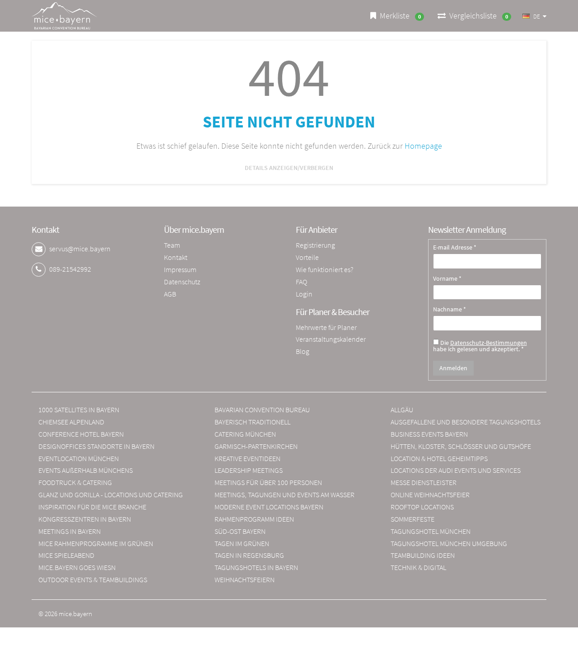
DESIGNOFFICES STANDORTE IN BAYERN (96, 446)
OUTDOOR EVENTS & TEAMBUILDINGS (92, 579)
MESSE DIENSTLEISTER (424, 482)
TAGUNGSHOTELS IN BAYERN (256, 567)
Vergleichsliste (477, 15)
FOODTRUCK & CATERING (75, 482)
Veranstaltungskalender (331, 339)
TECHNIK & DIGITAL (418, 567)
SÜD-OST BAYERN (240, 531)
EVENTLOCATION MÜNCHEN (78, 458)
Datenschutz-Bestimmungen (488, 343)
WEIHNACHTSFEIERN (244, 579)
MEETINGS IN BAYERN (69, 531)
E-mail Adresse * (454, 247)
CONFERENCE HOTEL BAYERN (81, 433)
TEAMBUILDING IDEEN (423, 555)
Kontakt (175, 257)
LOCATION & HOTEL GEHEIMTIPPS (439, 458)
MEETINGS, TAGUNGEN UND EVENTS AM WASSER (284, 494)
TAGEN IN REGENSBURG (249, 555)
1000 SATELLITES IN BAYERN (78, 409)
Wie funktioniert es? (324, 269)
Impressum (180, 269)
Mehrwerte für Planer (326, 327)
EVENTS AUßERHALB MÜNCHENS (85, 470)
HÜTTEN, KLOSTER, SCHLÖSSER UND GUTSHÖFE (461, 446)
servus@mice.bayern (80, 248)
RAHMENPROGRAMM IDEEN (254, 518)
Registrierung (315, 245)
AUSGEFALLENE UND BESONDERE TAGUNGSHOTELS (466, 421)
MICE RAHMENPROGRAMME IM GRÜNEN (95, 543)
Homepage (423, 146)
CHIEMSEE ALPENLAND (71, 421)
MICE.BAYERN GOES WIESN (77, 567)
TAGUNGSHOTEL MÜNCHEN (431, 531)
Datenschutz (182, 281)
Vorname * (447, 279)
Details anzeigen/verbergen (289, 168)
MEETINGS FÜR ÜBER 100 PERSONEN (268, 482)
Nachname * (449, 309)
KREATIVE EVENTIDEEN (247, 458)
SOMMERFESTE (412, 518)
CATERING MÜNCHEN (245, 433)
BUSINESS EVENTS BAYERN (429, 433)
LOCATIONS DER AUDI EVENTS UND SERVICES (456, 470)
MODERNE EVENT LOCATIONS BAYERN (268, 506)
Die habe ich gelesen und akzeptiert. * (480, 345)
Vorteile (307, 257)
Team (172, 245)
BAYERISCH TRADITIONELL (252, 421)
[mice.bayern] (64, 15)
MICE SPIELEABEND (66, 555)
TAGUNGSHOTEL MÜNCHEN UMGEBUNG (449, 543)
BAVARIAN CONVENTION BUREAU (262, 409)
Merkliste (398, 15)
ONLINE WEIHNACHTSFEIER (430, 494)
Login (304, 293)
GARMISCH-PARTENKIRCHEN (256, 446)
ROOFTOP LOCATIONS (422, 506)
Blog (302, 351)
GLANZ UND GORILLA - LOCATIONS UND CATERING (110, 494)
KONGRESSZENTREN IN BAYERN (84, 518)
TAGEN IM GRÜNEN (241, 543)
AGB (170, 293)
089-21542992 (70, 268)
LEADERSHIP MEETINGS (248, 470)
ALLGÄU (402, 409)
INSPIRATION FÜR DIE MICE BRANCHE (92, 506)
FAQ (301, 281)
